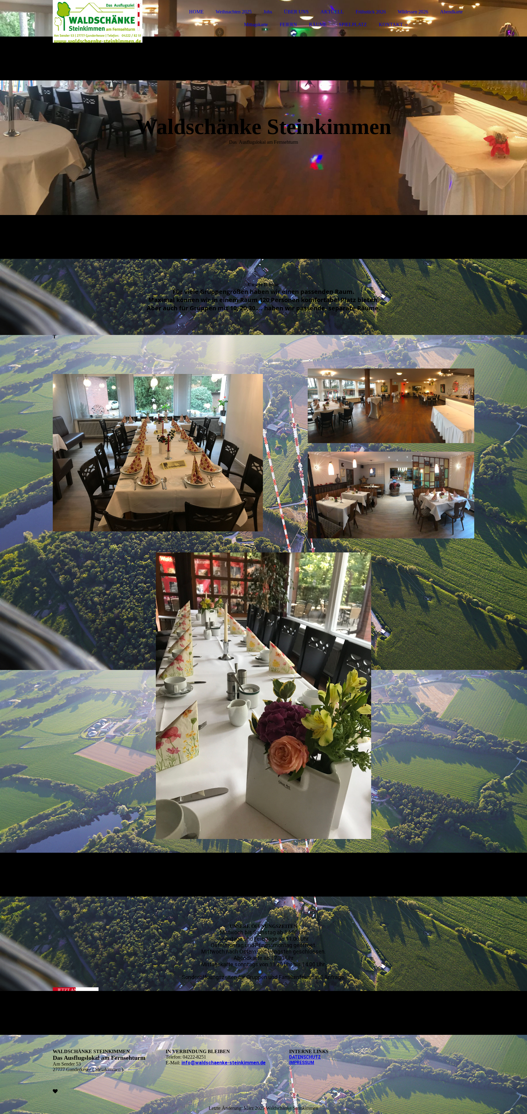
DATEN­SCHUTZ (305, 1057)
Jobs (268, 11)
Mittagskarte (256, 24)
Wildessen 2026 (413, 11)
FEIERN (288, 24)
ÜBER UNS (296, 11)
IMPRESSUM (301, 1062)
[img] (106, 21)
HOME (196, 11)
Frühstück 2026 (371, 11)
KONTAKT (391, 24)
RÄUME (318, 24)
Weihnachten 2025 (234, 11)
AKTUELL (332, 11)
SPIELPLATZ (353, 24)
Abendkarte (451, 11)
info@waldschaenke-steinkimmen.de (223, 1063)
